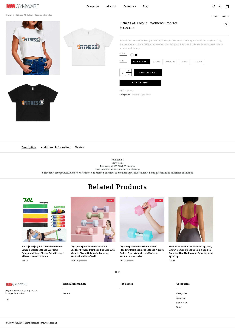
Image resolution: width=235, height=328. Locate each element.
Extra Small (140, 61)
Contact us (130, 6)
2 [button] (119, 272)
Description (29, 147)
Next (224, 16)
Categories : (125, 94)
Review (80, 147)
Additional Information (55, 147)
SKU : (123, 90)
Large (184, 61)
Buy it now (140, 82)
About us (111, 6)
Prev (216, 16)
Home (9, 15)
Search (66, 293)
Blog (145, 6)
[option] (44, 231)
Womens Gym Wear (141, 94)
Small (156, 61)
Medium (170, 61)
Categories (92, 6)
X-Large (197, 61)
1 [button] (116, 272)
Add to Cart (148, 72)
